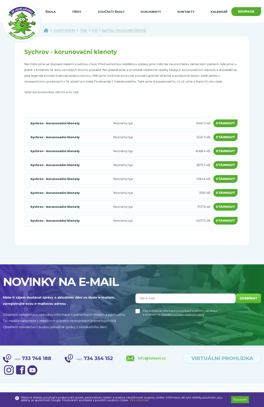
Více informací (139, 400)
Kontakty (185, 12)
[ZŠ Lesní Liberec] (22, 23)
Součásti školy (111, 12)
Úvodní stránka (64, 30)
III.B (94, 30)
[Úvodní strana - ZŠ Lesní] (46, 30)
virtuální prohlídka (222, 358)
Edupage (246, 11)
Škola (50, 12)
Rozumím (240, 399)
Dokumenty (151, 12)
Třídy (76, 12)
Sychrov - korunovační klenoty (124, 30)
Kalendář (219, 12)
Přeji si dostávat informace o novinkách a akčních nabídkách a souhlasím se (180, 312)
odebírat (248, 298)
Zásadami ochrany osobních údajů (182, 314)
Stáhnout (225, 123)
